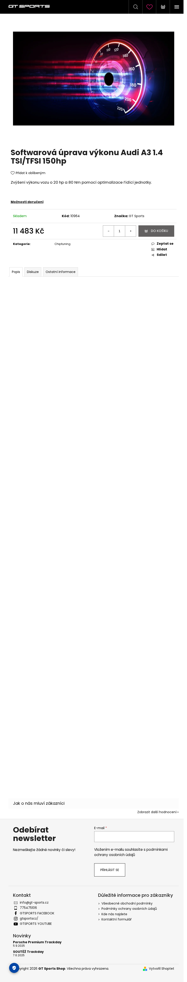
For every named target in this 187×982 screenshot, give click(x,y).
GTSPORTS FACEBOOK (37, 913)
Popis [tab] (16, 272)
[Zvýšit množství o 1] (130, 231)
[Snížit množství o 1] (108, 231)
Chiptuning (62, 244)
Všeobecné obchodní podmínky (127, 903)
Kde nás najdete (114, 914)
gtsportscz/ (29, 918)
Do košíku (159, 231)
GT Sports (136, 216)
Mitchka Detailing (42, 715)
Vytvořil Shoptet (161, 969)
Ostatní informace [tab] (60, 272)
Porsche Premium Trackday (37, 942)
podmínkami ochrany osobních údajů (131, 852)
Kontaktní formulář (116, 919)
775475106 (28, 907)
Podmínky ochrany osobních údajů (129, 908)
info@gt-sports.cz (34, 902)
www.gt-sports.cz (63, 641)
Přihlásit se (109, 870)
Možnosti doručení (27, 202)
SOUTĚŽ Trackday (28, 952)
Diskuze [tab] (33, 272)
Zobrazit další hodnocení (157, 812)
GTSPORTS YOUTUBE (36, 923)
